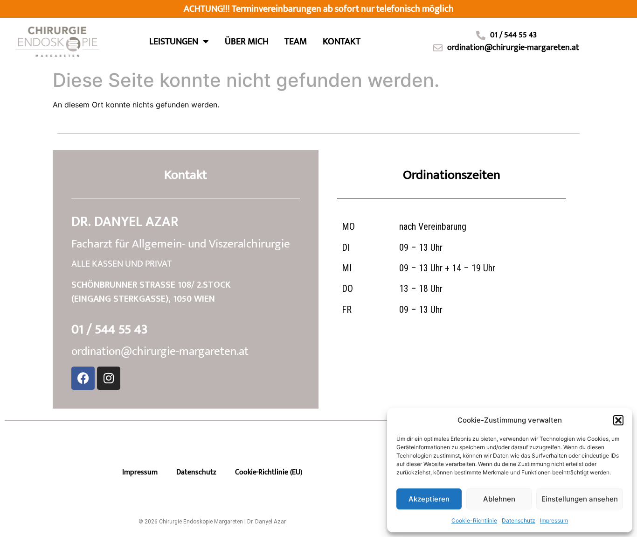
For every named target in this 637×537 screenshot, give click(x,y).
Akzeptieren (429, 499)
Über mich (247, 41)
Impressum (554, 520)
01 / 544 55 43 (109, 329)
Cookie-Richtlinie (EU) (268, 472)
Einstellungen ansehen (579, 499)
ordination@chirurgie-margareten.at (160, 351)
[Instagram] (108, 378)
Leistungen (173, 41)
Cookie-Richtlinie (474, 520)
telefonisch (398, 9)
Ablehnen (499, 499)
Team (295, 41)
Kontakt (341, 41)
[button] (618, 420)
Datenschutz (518, 520)
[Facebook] (83, 378)
